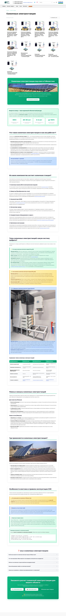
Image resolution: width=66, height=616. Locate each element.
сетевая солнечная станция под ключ (18, 266)
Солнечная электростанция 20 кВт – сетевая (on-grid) (53, 55)
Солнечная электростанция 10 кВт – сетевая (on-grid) (12, 72)
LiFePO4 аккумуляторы (20, 202)
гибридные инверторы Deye (40, 196)
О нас (21, 6)
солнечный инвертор (35, 153)
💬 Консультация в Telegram (47, 589)
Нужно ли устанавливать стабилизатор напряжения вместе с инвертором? (33, 570)
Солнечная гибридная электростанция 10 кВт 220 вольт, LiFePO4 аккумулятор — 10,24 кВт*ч (26, 34)
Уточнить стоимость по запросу (26, 380)
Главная (4, 6)
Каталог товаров (10, 6)
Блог (17, 6)
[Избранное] (56, 2)
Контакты (25, 6)
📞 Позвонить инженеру (33, 99)
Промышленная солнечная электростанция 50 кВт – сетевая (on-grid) (26, 55)
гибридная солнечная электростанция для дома (40, 346)
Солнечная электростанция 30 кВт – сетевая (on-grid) (40, 55)
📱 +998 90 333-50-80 (31, 589)
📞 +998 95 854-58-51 (17, 589)
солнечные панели (44, 186)
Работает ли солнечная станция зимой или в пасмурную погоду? (33, 562)
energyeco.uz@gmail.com (27, 2)
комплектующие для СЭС (44, 228)
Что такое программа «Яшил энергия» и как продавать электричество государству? (33, 558)
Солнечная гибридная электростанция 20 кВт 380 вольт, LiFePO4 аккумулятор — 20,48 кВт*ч (12, 34)
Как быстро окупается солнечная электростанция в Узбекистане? (33, 554)
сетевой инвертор (34, 256)
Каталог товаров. (13, 10)
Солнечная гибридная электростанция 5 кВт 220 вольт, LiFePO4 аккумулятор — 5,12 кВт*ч (12, 54)
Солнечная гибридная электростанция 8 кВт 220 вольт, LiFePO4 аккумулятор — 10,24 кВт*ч (53, 34)
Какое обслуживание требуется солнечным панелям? (33, 566)
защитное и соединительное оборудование (45, 220)
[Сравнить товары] (54, 2)
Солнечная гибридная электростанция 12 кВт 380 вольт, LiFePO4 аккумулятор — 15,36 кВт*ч (40, 34)
